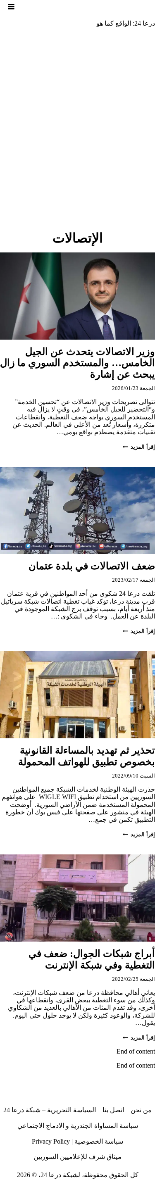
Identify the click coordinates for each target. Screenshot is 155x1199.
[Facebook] (148, 1192)
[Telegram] (72, 1192)
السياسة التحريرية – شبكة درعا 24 (49, 1109)
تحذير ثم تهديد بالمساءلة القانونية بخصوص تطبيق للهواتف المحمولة (85, 756)
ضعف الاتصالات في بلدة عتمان (92, 566)
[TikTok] (103, 1192)
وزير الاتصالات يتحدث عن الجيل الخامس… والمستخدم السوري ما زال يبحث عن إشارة (77, 363)
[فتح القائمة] (11, 6)
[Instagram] (117, 1192)
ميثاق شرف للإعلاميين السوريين (77, 1156)
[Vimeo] (41, 1192)
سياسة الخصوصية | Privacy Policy (77, 1141)
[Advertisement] (77, 115)
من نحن (141, 1109)
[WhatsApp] (26, 1192)
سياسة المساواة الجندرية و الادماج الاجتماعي (77, 1125)
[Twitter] (133, 1192)
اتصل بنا (113, 1109)
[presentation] (77, 296)
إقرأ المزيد (139, 447)
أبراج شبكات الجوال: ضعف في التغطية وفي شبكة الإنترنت (92, 959)
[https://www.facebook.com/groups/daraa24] (87, 1192)
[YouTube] (57, 1192)
